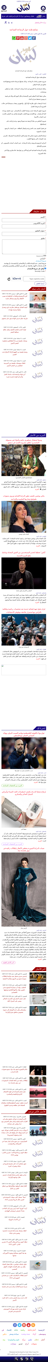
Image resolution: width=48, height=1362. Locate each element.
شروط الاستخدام (41, 261)
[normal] (8, 22)
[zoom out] (12, 22)
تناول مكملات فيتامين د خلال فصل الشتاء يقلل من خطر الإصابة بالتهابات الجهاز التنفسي (14, 1266)
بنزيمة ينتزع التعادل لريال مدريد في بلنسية (14, 1286)
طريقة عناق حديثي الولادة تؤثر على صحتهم (15, 318)
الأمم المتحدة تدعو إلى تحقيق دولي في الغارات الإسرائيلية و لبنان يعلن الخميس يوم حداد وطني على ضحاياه (14, 1121)
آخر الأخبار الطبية (8, 962)
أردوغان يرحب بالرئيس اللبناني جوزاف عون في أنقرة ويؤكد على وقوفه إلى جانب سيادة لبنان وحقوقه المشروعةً (14, 1132)
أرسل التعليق (40, 283)
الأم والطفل (38, 22)
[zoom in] (6, 22)
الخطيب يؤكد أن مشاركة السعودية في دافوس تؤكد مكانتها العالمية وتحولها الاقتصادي (14, 990)
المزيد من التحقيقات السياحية (12, 785)
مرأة (44, 22)
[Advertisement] (24, 184)
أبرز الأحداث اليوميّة (14, 1219)
